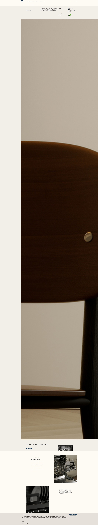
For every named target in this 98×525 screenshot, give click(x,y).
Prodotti (27, 1)
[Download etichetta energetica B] (69, 15)
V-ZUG (44, 1)
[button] (65, 447)
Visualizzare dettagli (25, 523)
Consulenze (37, 1)
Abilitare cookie (73, 514)
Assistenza (33, 1)
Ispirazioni (41, 1)
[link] (69, 1)
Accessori (30, 1)
